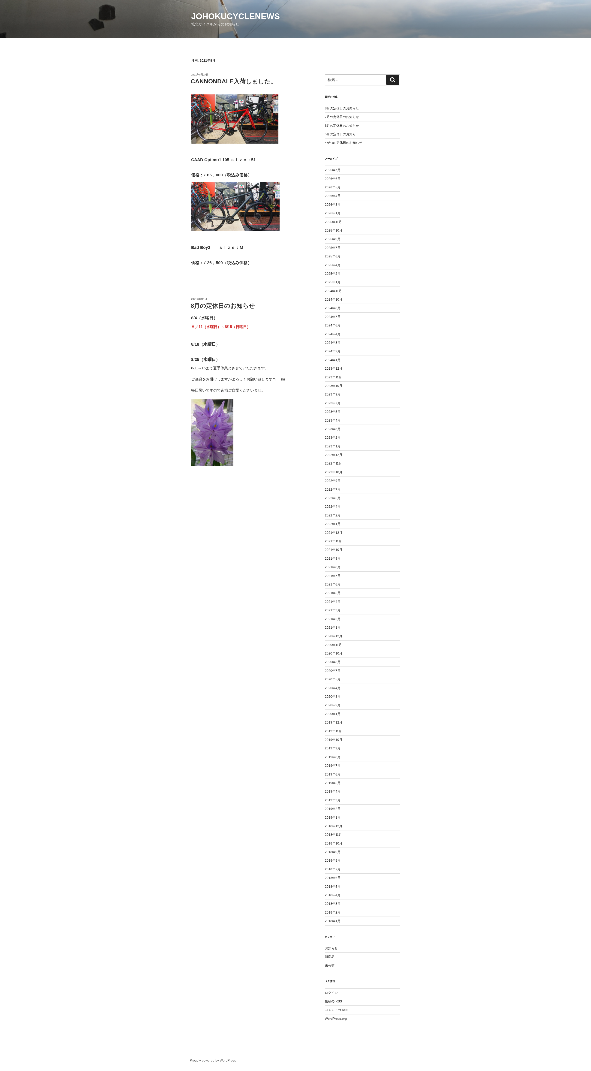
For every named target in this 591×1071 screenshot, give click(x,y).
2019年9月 (333, 748)
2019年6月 (333, 774)
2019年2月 (333, 809)
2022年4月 (333, 506)
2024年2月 (333, 351)
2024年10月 (333, 299)
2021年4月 (333, 601)
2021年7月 (333, 576)
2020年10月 (333, 653)
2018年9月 (333, 852)
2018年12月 (333, 826)
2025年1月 (333, 282)
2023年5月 (333, 411)
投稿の (333, 1001)
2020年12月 (333, 636)
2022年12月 (333, 455)
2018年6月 (333, 878)
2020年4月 (333, 688)
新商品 (330, 957)
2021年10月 (333, 550)
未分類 (330, 965)
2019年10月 (333, 740)
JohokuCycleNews (235, 16)
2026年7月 (333, 170)
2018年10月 (333, 843)
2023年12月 (333, 368)
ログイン (331, 993)
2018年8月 (333, 860)
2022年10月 (333, 472)
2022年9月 (333, 481)
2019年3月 (333, 800)
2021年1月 (333, 627)
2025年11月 (333, 222)
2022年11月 (333, 463)
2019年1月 (333, 817)
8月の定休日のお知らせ (223, 305)
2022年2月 (333, 515)
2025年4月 (333, 265)
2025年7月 (333, 248)
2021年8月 (333, 567)
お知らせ (331, 948)
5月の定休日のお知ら (340, 134)
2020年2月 (333, 705)
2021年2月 (333, 619)
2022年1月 (333, 524)
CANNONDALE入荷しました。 (234, 81)
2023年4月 (333, 420)
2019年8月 (333, 757)
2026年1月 (333, 213)
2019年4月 (333, 791)
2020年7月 (333, 671)
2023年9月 (333, 394)
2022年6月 (333, 498)
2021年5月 (333, 593)
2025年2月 (333, 273)
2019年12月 (333, 722)
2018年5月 (333, 886)
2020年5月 (333, 679)
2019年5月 (333, 783)
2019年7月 (333, 765)
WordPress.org (336, 1018)
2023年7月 (333, 403)
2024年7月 (333, 317)
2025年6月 (333, 256)
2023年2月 (333, 437)
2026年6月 (333, 179)
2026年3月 (333, 204)
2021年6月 (333, 584)
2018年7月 (333, 869)
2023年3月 (333, 429)
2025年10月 (333, 230)
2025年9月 (333, 239)
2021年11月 (333, 541)
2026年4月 (333, 196)
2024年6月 (333, 325)
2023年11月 (333, 377)
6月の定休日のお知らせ (342, 125)
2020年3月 (333, 696)
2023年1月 (333, 446)
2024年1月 (333, 360)
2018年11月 (333, 834)
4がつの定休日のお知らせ (343, 143)
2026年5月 (333, 187)
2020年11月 (333, 645)
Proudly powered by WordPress (213, 1060)
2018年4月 (333, 895)
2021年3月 (333, 610)
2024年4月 (333, 334)
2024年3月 (333, 342)
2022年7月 (333, 489)
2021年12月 (333, 532)
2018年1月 (333, 921)
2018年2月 (333, 912)
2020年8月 (333, 662)
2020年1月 (333, 714)
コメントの (336, 1010)
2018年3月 (333, 903)
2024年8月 (333, 308)
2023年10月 (333, 386)
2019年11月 (333, 731)
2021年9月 (333, 558)
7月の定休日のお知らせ (342, 117)
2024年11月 (333, 291)
